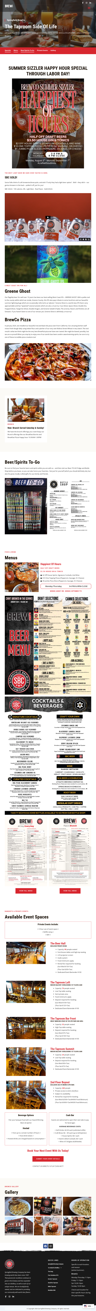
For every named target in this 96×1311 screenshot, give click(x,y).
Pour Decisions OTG (53, 1275)
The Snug (50, 1271)
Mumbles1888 (51, 1290)
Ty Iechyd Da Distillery (53, 1267)
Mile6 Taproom (52, 1286)
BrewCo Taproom (52, 1279)
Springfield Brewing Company (55, 1264)
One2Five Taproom (53, 1282)
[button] (89, 8)
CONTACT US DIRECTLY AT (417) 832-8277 (48, 1166)
